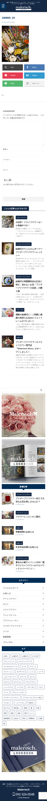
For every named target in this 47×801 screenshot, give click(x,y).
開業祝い (32, 718)
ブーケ (5, 692)
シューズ (40, 671)
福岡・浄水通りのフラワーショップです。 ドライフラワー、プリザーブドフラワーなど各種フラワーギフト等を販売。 (23, 785)
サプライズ (21, 671)
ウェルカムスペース (10, 666)
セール (32, 677)
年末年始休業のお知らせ (27, 547)
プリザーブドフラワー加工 (32, 697)
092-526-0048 (24, 794)
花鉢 (19, 713)
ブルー (41, 687)
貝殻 (23, 718)
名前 (5, 149)
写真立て (31, 703)
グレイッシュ (8, 671)
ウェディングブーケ (25, 661)
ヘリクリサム (20, 703)
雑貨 (40, 718)
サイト (5, 170)
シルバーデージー (9, 677)
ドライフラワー (30, 682)
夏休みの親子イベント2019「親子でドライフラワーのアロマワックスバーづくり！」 (30, 565)
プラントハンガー (18, 692)
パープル (20, 687)
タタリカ (6, 682)
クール (23, 666)
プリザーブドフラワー (11, 697)
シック (30, 671)
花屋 (5, 713)
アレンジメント (8, 661)
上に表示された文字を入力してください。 (19, 184)
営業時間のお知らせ (25, 532)
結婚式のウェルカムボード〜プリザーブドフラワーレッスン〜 (29, 252)
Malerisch (23, 789)
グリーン (33, 666)
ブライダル (31, 687)
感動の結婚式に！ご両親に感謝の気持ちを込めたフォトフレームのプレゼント (29, 317)
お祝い (5, 656)
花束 (12, 713)
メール (6, 159)
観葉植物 (6, 718)
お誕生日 (15, 656)
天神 (37, 708)
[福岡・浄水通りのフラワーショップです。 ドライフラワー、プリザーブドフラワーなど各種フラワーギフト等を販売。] (23, 8)
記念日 (16, 718)
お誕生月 (25, 656)
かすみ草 (35, 656)
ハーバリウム (8, 687)
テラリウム (17, 682)
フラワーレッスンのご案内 (28, 517)
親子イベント (29, 713)
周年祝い (17, 708)
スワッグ (23, 677)
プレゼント (7, 703)
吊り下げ (6, 708)
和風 (25, 708)
